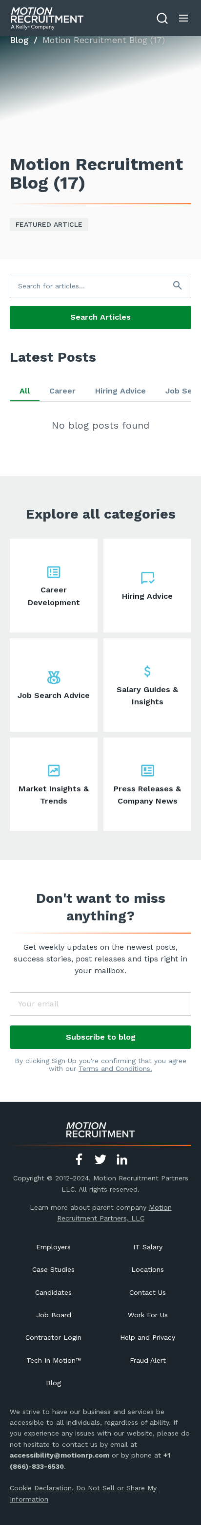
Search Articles (100, 317)
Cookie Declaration (41, 1488)
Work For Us (148, 1315)
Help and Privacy (147, 1337)
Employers (53, 1247)
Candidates (53, 1292)
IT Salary (147, 1247)
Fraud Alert (148, 1360)
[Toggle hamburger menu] (183, 18)
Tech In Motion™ (53, 1360)
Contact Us (147, 1292)
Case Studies (53, 1269)
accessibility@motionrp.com (59, 1455)
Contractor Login (53, 1337)
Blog (19, 40)
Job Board (53, 1315)
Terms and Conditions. (115, 1068)
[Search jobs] (162, 18)
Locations (147, 1269)
